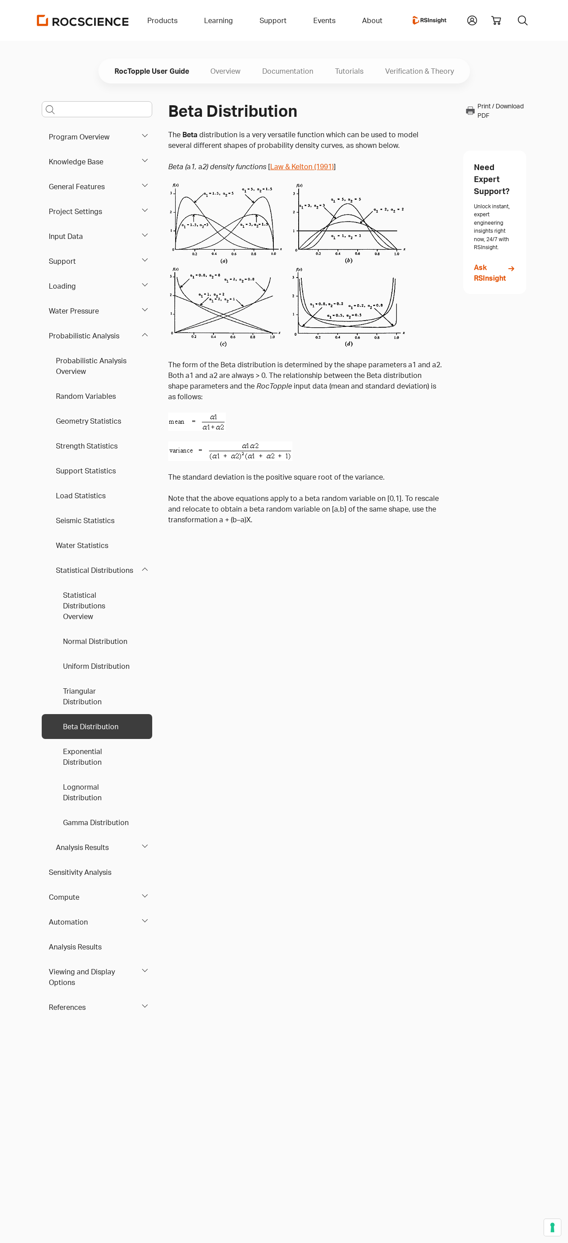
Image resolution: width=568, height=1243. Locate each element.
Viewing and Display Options (82, 977)
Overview (225, 71)
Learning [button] (218, 20)
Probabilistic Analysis (84, 335)
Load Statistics (81, 495)
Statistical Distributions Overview (84, 606)
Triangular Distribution (82, 696)
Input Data (66, 236)
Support (62, 261)
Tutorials (349, 71)
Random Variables (86, 396)
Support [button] (273, 20)
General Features (77, 186)
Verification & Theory (419, 71)
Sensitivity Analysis (80, 872)
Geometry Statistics (88, 421)
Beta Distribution (90, 726)
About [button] (372, 20)
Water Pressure (74, 310)
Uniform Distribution (96, 666)
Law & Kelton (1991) (302, 166)
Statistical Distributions (94, 570)
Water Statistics (82, 545)
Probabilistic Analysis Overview (91, 366)
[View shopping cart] (496, 20)
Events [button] (324, 20)
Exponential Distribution (82, 756)
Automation (68, 921)
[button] (472, 19)
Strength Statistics (87, 445)
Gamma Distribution (96, 822)
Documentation (287, 71)
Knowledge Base (76, 161)
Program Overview (79, 136)
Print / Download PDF (500, 110)
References (67, 1007)
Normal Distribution (95, 641)
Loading (62, 286)
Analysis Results (82, 847)
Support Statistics (86, 470)
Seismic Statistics (85, 520)
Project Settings (75, 211)
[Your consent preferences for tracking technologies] (552, 1227)
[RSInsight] (429, 20)
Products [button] (162, 20)
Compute (64, 897)
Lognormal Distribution (82, 792)
